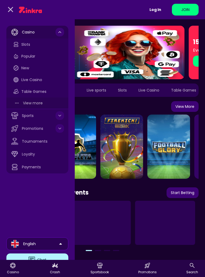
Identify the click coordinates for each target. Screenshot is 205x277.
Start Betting (182, 192)
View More (184, 106)
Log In (155, 9)
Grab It (143, 61)
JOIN (185, 9)
